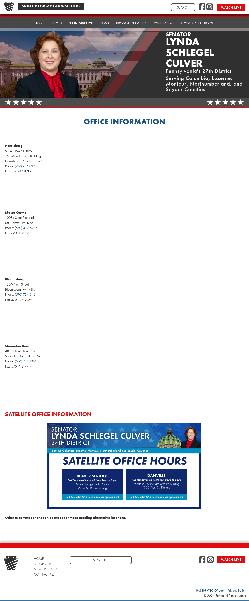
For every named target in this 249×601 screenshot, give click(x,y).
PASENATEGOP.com (210, 590)
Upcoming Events (131, 23)
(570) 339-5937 (26, 228)
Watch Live (231, 7)
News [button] (104, 23)
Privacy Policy (237, 590)
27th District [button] (80, 23)
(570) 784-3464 (26, 294)
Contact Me (163, 23)
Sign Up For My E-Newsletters (51, 6)
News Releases (46, 569)
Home (40, 23)
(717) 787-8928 (26, 166)
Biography (43, 564)
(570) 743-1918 (25, 361)
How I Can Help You (198, 23)
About (57, 23)
